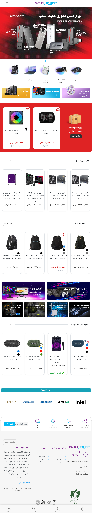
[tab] (83, 509)
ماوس (76, 80)
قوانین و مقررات (59, 459)
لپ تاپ (30, 80)
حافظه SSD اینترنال (61, 81)
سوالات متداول (42, 457)
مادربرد (15, 80)
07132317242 (83, 461)
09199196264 (72, 461)
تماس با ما (61, 462)
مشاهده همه (75, 136)
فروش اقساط (43, 462)
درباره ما (61, 457)
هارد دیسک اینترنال (45, 81)
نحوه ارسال (44, 459)
